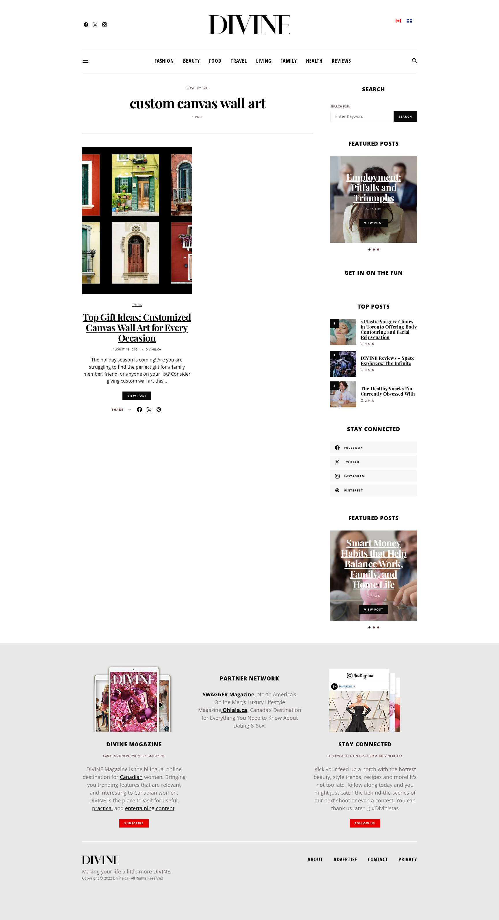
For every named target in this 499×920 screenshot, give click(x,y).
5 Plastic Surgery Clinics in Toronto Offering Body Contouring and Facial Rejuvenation (389, 329)
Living (263, 60)
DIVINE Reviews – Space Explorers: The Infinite (387, 360)
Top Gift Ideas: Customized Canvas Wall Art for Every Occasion (137, 327)
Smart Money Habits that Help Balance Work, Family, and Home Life (373, 563)
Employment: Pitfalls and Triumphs (373, 187)
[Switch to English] (398, 20)
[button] (369, 249)
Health (314, 60)
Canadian (131, 777)
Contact (378, 859)
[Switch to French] (409, 20)
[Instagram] (104, 24)
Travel (239, 60)
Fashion (164, 60)
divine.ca (153, 349)
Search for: (340, 106)
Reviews (341, 60)
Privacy (408, 859)
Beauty (191, 60)
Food (215, 60)
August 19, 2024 (126, 349)
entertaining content (149, 808)
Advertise (345, 859)
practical (102, 808)
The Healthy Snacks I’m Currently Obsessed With (388, 391)
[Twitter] (95, 24)
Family (288, 60)
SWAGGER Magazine (228, 694)
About (315, 859)
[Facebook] (86, 24)
